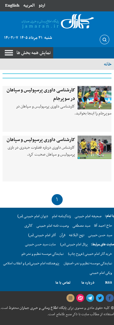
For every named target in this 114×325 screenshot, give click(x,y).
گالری (28, 226)
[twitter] (99, 298)
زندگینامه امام (61, 216)
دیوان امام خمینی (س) (32, 216)
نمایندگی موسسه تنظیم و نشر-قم (43, 254)
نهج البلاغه (76, 235)
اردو (42, 5)
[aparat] (80, 298)
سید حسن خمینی (100, 235)
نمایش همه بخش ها (33, 53)
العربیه (29, 5)
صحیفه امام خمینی (88, 216)
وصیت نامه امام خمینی (52, 226)
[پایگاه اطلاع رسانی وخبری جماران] (57, 21)
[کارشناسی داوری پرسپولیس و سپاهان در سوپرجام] (94, 97)
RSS (108, 282)
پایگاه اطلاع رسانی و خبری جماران (42, 308)
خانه (107, 64)
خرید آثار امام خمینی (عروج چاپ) (90, 254)
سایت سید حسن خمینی (40, 245)
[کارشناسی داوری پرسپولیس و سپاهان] (94, 147)
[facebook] (109, 298)
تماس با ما (63, 282)
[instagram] (70, 298)
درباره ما (87, 282)
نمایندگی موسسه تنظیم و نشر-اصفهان (88, 264)
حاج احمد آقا (103, 226)
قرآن (62, 235)
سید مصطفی (81, 226)
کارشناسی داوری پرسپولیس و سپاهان (41, 140)
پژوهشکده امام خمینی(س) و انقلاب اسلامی (31, 264)
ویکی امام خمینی (101, 273)
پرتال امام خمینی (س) (74, 245)
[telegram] (90, 298)
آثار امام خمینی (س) (42, 235)
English (12, 5)
